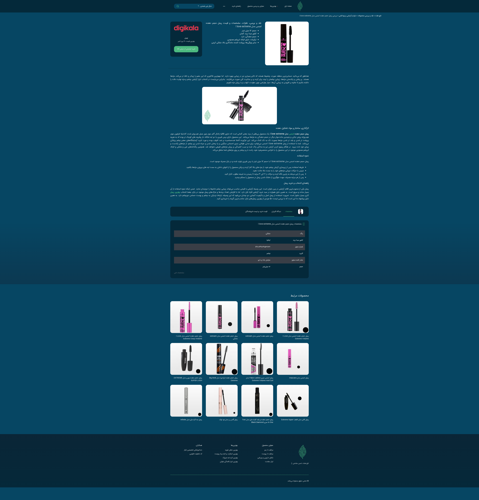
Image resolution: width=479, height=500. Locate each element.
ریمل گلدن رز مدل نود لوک (228, 419)
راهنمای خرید (236, 6)
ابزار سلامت (269, 461)
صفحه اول (288, 6)
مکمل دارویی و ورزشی (265, 458)
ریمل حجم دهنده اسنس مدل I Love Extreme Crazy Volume (189, 337)
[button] (224, 6)
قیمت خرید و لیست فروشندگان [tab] (256, 211)
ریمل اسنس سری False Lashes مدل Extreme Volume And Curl (259, 379)
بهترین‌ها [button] (273, 6)
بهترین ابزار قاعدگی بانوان (229, 461)
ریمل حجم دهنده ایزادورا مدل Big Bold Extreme (223, 379)
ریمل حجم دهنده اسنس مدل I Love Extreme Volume (296, 337)
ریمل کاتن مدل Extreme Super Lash (295, 419)
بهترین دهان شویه (231, 450)
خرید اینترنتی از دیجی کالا (186, 49)
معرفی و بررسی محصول (255, 6)
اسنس (291, 134)
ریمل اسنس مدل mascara (299, 378)
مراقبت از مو (268, 450)
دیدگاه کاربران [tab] (276, 211)
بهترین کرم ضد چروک (230, 458)
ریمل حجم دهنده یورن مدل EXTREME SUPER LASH (188, 379)
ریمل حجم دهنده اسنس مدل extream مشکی (224, 337)
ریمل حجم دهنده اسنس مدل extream (259, 336)
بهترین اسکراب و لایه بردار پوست (226, 454)
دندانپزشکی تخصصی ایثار (193, 450)
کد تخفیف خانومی (195, 454)
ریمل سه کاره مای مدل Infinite (191, 419)
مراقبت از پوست (267, 454)
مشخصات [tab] (288, 211)
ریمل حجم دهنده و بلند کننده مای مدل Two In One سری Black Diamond (257, 420)
